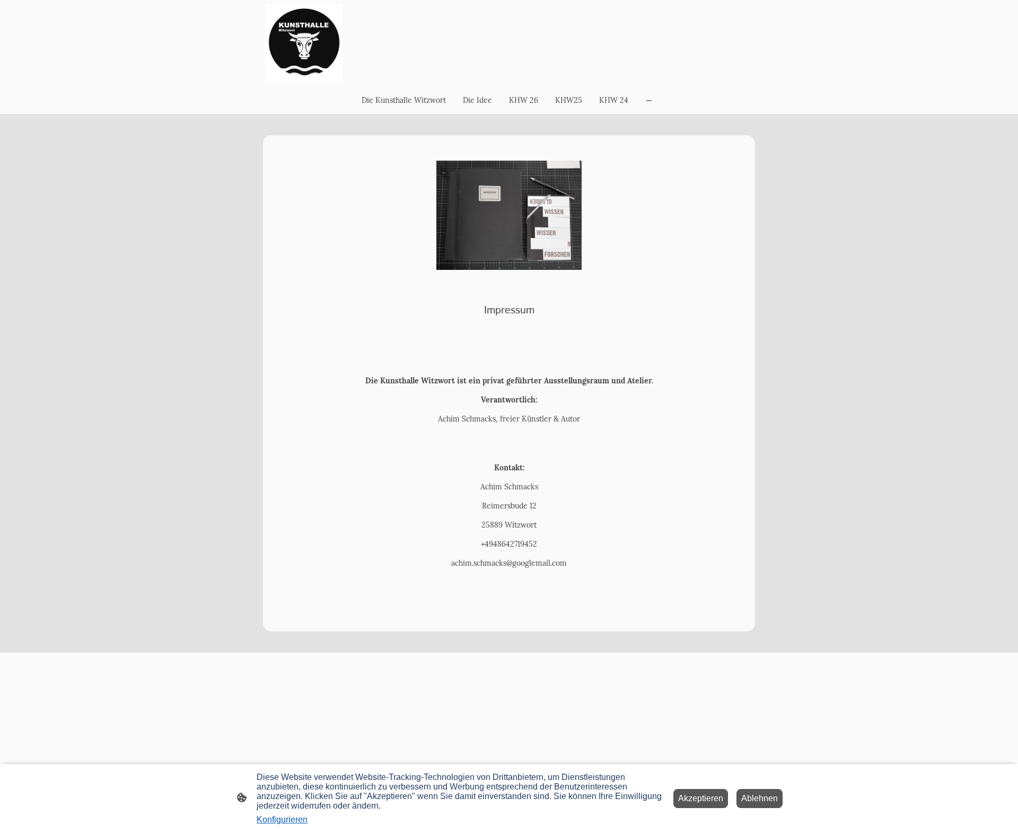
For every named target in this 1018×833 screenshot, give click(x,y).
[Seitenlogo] (304, 43)
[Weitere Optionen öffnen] (649, 100)
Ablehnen (759, 798)
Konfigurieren (282, 819)
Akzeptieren (700, 798)
